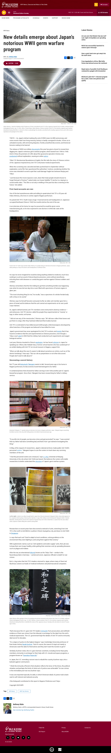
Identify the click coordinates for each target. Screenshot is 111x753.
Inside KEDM (66, 18)
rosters (19, 450)
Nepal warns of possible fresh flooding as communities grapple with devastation (94, 70)
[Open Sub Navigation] (10, 18)
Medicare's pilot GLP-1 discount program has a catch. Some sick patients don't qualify (94, 78)
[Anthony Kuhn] (7, 708)
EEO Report (42, 731)
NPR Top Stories (24, 691)
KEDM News (5, 18)
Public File (41, 727)
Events (45, 18)
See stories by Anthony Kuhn (23, 710)
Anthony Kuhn (13, 57)
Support (55, 18)
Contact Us (88, 727)
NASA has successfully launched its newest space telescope (93, 46)
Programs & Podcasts (21, 18)
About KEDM (65, 731)
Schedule (36, 18)
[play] (4, 13)
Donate (105, 4)
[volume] (9, 13)
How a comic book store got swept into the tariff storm (94, 54)
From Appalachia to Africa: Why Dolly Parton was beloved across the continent (94, 62)
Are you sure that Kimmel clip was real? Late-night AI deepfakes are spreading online (94, 38)
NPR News (6, 30)
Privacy (64, 727)
